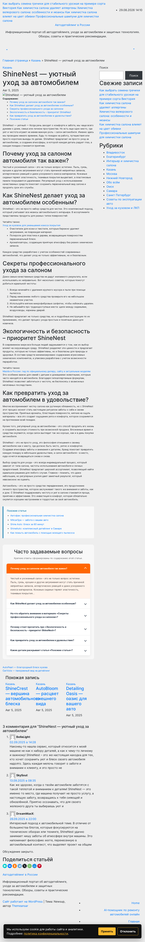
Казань (36, 60)
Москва (111, 174)
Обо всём (113, 182)
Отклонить (128, 931)
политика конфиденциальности (46, 933)
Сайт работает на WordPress (23, 901)
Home (136, 903)
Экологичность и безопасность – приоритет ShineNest (40, 112)
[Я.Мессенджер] (5, 866)
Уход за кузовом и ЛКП (122, 208)
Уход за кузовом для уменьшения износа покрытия (31, 225)
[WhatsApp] (29, 866)
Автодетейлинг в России (72, 25)
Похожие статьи (19, 119)
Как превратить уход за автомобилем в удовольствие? (40, 115)
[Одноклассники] (15, 866)
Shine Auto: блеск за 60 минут (27, 524)
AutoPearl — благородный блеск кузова (25, 667)
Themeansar (20, 906)
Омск (110, 186)
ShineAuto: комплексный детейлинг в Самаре (36, 528)
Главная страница (15, 60)
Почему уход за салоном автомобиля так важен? (37, 102)
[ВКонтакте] (10, 866)
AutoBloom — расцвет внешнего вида (47, 696)
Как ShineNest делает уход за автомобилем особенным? (42, 105)
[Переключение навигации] (7, 46)
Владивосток (115, 152)
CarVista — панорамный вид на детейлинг (26, 670)
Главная (134, 921)
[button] (6, 50)
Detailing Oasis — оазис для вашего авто (76, 698)
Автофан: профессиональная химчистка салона (37, 515)
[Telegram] (20, 866)
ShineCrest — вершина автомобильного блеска (22, 696)
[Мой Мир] (34, 866)
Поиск (103, 67)
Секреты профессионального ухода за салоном (36, 108)
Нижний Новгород (119, 178)
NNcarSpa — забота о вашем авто (29, 520)
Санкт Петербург (118, 195)
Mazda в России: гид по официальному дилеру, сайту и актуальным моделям (47, 371)
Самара (111, 191)
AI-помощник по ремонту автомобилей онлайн (122, 912)
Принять (107, 931)
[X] (24, 866)
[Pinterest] (39, 866)
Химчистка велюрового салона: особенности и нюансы (116, 116)
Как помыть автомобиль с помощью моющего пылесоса (42, 532)
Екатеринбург (116, 156)
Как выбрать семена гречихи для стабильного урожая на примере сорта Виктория (119, 94)
